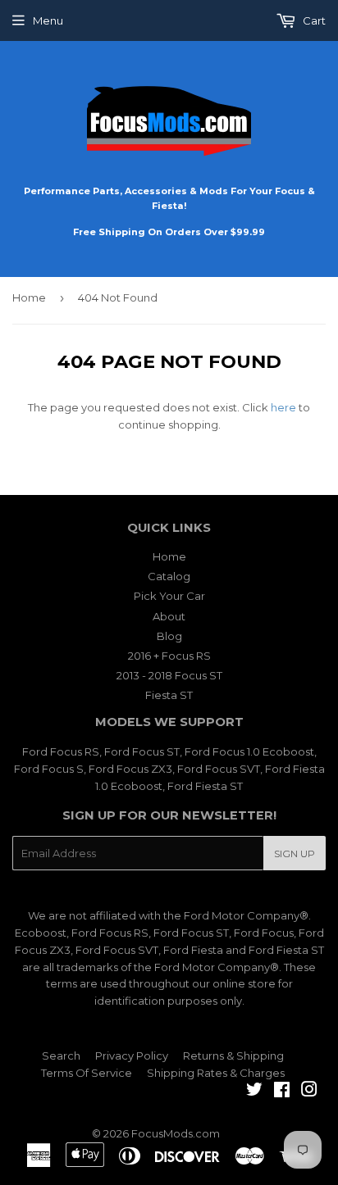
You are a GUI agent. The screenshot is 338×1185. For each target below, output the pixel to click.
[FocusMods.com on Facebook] (281, 1091)
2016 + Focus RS (169, 655)
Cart (313, 20)
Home (29, 297)
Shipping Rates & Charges (216, 1072)
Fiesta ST (169, 694)
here (283, 407)
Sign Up (294, 853)
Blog (169, 635)
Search (61, 1055)
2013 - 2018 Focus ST (169, 675)
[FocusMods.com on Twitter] (254, 1091)
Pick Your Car (169, 595)
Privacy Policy (131, 1055)
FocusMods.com (175, 1133)
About (169, 616)
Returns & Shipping (233, 1055)
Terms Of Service (86, 1072)
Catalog (169, 576)
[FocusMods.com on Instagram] (309, 1091)
